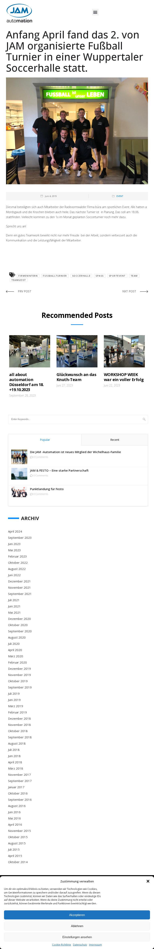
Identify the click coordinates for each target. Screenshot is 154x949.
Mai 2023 (14, 550)
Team (134, 275)
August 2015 (17, 843)
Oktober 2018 (18, 731)
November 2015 (19, 831)
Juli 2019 (14, 693)
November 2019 (19, 675)
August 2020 (17, 637)
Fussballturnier (55, 275)
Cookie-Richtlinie (61, 945)
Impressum (95, 945)
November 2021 (19, 587)
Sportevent (117, 275)
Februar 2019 (17, 712)
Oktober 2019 (18, 681)
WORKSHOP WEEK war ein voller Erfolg (124, 377)
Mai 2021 (14, 612)
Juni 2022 (14, 575)
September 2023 (20, 538)
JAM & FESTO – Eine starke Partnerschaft (59, 470)
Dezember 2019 (19, 669)
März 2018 (15, 768)
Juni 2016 (14, 812)
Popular (45, 440)
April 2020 (15, 650)
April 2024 (15, 531)
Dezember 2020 (19, 619)
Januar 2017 (16, 787)
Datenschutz (80, 945)
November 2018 (19, 725)
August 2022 (17, 569)
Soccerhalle (81, 275)
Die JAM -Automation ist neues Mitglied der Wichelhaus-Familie (75, 452)
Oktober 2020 (18, 625)
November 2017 (19, 775)
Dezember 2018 (19, 718)
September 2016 (20, 800)
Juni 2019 (14, 700)
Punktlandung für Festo (47, 489)
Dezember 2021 (19, 581)
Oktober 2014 (18, 862)
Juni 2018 (14, 756)
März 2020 (15, 656)
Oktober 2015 (18, 837)
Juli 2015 (14, 849)
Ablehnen (77, 926)
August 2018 (17, 743)
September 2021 (20, 594)
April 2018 (15, 762)
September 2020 (20, 631)
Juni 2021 (14, 606)
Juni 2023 (14, 544)
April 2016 (15, 824)
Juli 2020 (14, 644)
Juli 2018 (14, 750)
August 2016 (17, 806)
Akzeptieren (77, 915)
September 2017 (20, 781)
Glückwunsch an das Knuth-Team (76, 377)
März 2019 (15, 706)
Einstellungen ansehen (77, 937)
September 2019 (20, 687)
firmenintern (28, 275)
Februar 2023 (17, 556)
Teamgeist (18, 279)
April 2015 (15, 856)
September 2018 (20, 737)
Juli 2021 (14, 600)
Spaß (100, 275)
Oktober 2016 (18, 793)
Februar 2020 (17, 662)
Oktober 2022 (18, 563)
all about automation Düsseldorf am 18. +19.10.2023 (26, 382)
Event (120, 196)
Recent (114, 440)
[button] (148, 881)
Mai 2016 (14, 818)
